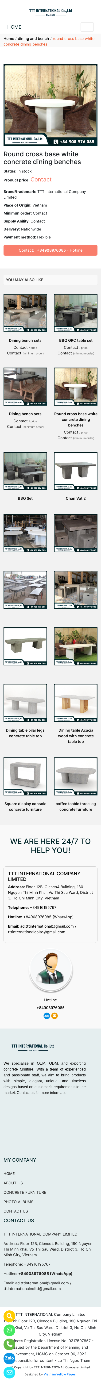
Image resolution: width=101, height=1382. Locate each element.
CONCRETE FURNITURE (25, 1192)
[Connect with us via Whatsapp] (6, 1330)
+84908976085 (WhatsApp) (48, 916)
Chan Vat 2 (76, 498)
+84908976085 (51, 250)
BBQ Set (25, 498)
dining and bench (33, 38)
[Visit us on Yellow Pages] (6, 1316)
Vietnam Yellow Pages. (60, 1374)
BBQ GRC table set (76, 340)
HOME (14, 27)
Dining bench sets (25, 340)
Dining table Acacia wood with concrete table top (76, 736)
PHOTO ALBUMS (18, 1201)
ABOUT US (13, 1183)
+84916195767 (43, 907)
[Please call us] (6, 1344)
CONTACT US (16, 1211)
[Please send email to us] (6, 1372)
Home (9, 38)
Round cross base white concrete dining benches (75, 419)
